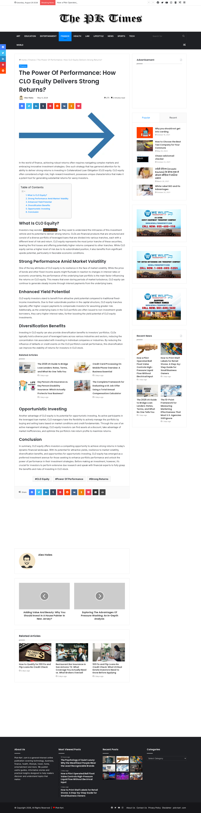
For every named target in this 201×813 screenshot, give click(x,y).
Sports (121, 36)
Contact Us (142, 808)
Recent (173, 117)
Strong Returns (99, 478)
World (19, 45)
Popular (146, 117)
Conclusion (33, 212)
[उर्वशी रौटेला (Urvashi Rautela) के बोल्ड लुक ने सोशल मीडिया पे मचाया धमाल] (145, 173)
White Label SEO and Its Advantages (167, 188)
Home (24, 60)
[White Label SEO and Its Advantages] (145, 190)
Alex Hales (28, 98)
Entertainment (48, 36)
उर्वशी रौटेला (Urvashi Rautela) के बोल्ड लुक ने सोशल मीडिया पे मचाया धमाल (167, 173)
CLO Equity (42, 478)
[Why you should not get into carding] (145, 132)
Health (77, 36)
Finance (65, 36)
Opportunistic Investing (39, 209)
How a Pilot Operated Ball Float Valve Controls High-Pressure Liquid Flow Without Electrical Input (101, 2)
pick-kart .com (179, 808)
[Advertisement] (71, 523)
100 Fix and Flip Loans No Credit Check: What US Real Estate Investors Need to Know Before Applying (107, 668)
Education (30, 36)
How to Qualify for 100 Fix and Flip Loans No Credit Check (35, 666)
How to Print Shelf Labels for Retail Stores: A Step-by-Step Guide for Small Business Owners (171, 365)
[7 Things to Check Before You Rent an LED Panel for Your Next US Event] (122, 776)
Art (18, 36)
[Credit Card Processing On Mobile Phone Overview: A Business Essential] (82, 367)
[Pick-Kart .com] (101, 18)
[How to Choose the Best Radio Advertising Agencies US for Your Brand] (136, 767)
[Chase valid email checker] (145, 159)
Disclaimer (166, 808)
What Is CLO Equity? (37, 195)
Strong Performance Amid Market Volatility (48, 198)
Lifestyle (99, 36)
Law (87, 36)
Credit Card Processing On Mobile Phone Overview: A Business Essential (107, 367)
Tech (132, 36)
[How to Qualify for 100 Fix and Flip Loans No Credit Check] (35, 652)
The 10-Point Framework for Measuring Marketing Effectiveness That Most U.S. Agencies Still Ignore (171, 409)
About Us (130, 808)
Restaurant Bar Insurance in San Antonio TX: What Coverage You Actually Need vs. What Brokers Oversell (71, 668)
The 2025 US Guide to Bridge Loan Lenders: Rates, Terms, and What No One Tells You (53, 367)
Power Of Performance (70, 478)
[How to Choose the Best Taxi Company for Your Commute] (145, 145)
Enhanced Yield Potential (40, 202)
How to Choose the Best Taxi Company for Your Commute (168, 144)
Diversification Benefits (39, 205)
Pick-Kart (59, 808)
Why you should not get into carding (167, 130)
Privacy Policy (154, 808)
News (110, 36)
